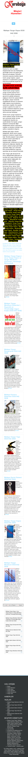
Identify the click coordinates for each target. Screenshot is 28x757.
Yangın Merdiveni (11, 687)
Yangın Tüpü (10, 693)
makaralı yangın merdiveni (18, 746)
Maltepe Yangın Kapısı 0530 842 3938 (12, 522)
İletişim (8, 686)
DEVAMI (7, 297)
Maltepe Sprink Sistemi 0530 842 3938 (13, 478)
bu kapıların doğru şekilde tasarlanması (12, 243)
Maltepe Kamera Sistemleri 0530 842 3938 (11, 396)
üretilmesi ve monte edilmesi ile (10, 246)
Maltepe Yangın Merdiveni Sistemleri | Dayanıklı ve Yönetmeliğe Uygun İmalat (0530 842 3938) (13, 307)
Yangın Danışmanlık (11, 692)
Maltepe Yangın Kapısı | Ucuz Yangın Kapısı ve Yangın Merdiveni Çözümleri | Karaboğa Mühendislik (13, 259)
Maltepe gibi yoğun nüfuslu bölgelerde (12, 245)
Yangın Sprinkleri (11, 690)
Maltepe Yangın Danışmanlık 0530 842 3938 (12, 351)
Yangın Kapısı (10, 689)
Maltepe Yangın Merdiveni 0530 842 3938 (11, 565)
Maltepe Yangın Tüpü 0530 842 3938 (12, 438)
